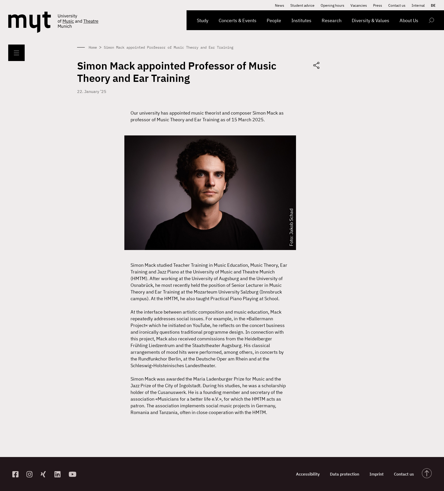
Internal (418, 5)
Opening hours (332, 5)
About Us (409, 20)
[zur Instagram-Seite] (31, 474)
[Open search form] (431, 21)
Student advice (302, 5)
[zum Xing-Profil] (46, 474)
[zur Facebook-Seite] (17, 474)
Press (377, 5)
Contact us (396, 5)
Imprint (376, 474)
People (274, 20)
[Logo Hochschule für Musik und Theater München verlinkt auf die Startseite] (29, 22)
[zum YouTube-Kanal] (74, 474)
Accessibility (308, 474)
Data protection (344, 474)
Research (331, 20)
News (279, 5)
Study (202, 20)
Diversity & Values (370, 20)
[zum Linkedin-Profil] (59, 474)
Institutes (301, 20)
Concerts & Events (237, 20)
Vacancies (358, 5)
